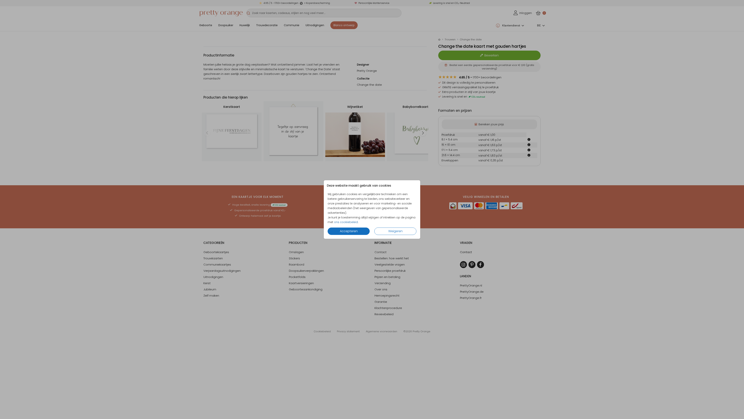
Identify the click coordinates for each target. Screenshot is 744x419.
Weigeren (395, 231)
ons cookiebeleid (346, 222)
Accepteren (349, 231)
